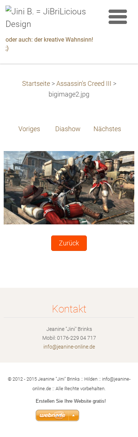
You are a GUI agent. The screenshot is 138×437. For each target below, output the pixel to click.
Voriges (29, 129)
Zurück (69, 243)
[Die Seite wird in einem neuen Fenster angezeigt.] (69, 187)
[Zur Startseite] (50, 18)
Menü (118, 17)
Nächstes (107, 129)
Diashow (68, 129)
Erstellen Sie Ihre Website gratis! (71, 401)
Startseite (36, 83)
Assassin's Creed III (84, 83)
